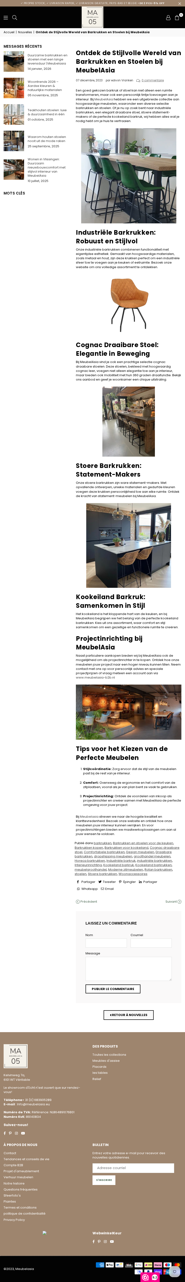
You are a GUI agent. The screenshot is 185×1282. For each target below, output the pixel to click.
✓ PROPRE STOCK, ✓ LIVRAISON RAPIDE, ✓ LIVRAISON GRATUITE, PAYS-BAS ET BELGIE (93, 3)
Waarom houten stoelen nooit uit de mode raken (47, 139)
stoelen (80, 874)
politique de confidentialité (25, 1213)
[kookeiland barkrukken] (128, 545)
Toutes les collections (109, 1054)
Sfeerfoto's (12, 1195)
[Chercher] (14, 17)
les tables (100, 1072)
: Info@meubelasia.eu (32, 1104)
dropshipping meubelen (113, 856)
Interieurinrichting (88, 865)
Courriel (137, 935)
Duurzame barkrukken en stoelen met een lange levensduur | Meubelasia (47, 59)
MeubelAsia (103, 99)
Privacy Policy (14, 1219)
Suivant (171, 902)
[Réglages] (168, 17)
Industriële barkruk (121, 860)
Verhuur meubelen (18, 1177)
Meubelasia (89, 816)
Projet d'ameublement (21, 1171)
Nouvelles (25, 32)
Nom (89, 935)
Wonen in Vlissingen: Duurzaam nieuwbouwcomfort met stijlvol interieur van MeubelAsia (47, 167)
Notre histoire (14, 1183)
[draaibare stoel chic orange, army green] (128, 305)
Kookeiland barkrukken (153, 865)
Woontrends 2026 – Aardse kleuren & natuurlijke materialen (45, 86)
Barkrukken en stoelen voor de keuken (143, 843)
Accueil (9, 32)
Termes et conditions (20, 1207)
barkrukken (103, 843)
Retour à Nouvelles (129, 1015)
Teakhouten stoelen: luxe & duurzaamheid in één (47, 112)
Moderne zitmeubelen (125, 869)
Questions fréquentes (21, 1189)
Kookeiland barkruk (118, 865)
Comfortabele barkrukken (104, 852)
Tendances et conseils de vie (26, 1159)
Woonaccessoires (133, 874)
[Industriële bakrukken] (128, 422)
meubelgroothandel (91, 869)
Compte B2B (13, 1165)
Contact (10, 1153)
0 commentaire (153, 80)
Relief (96, 1079)
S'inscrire (104, 1180)
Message (93, 953)
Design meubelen (140, 852)
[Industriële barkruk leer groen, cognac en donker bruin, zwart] (128, 175)
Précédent (88, 902)
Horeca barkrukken (90, 860)
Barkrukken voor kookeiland (126, 847)
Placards (99, 1066)
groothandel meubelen (152, 856)
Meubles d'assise (106, 1060)
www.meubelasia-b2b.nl (95, 677)
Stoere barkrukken (102, 874)
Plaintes (10, 1201)
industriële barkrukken (154, 860)
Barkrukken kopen (89, 847)
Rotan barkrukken (158, 869)
